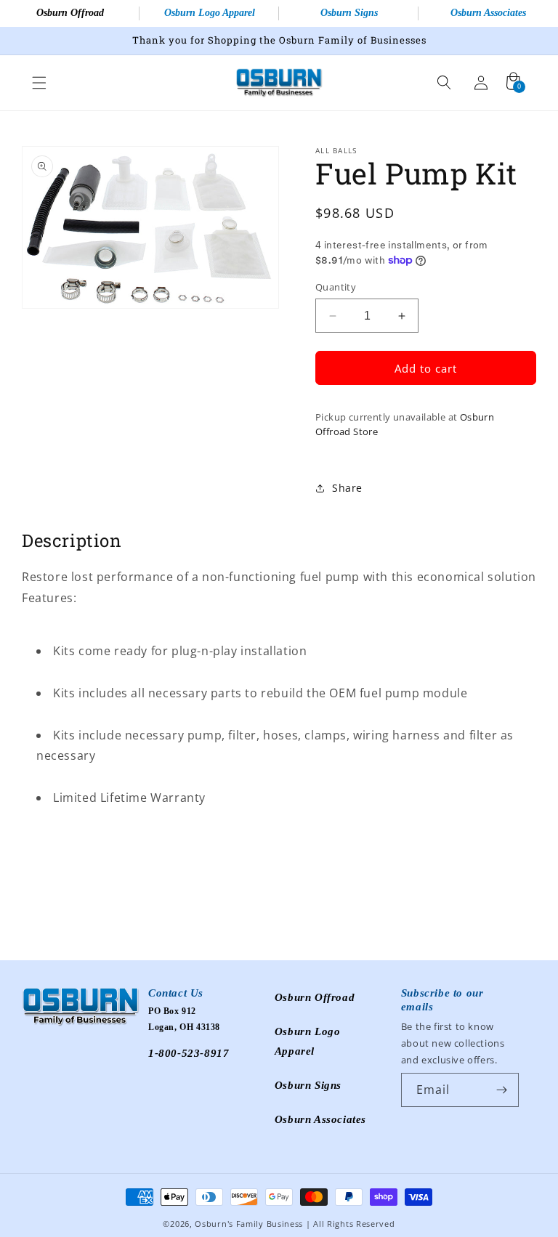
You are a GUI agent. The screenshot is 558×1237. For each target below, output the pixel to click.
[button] (39, 83)
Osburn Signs (349, 12)
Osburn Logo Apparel (209, 12)
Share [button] (347, 488)
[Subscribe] (502, 1090)
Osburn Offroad (70, 12)
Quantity (335, 286)
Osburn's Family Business (249, 1223)
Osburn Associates (488, 12)
